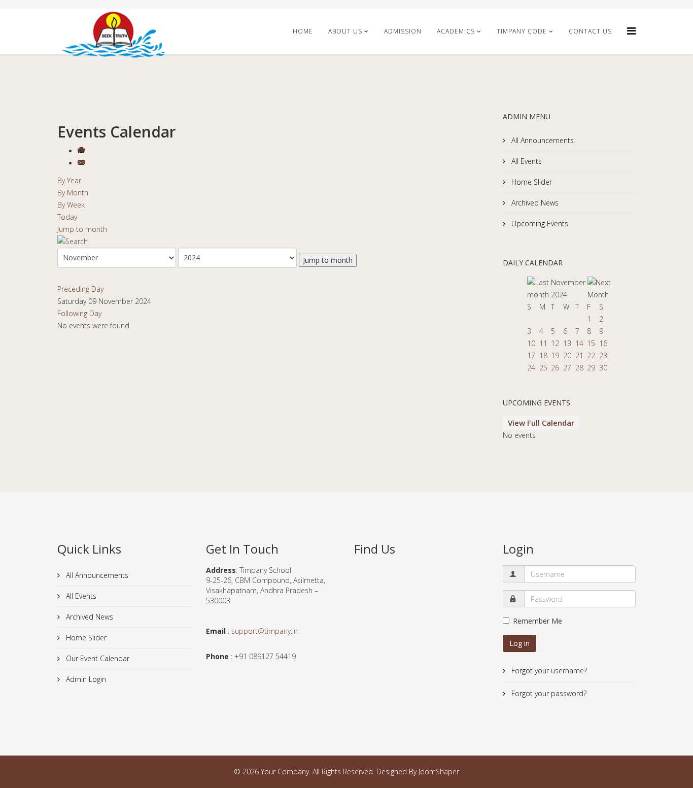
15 (591, 343)
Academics (456, 31)
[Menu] (631, 31)
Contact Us (590, 31)
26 (555, 367)
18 (543, 355)
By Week (71, 205)
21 (579, 355)
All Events (525, 161)
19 (555, 355)
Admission (403, 31)
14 (579, 343)
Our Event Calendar (96, 658)
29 (591, 367)
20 (567, 355)
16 (603, 343)
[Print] (82, 151)
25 (543, 367)
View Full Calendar (541, 423)
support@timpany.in (264, 631)
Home (303, 31)
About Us (345, 31)
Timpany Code (522, 31)
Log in (519, 643)
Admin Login (85, 679)
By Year (69, 180)
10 (531, 343)
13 (567, 343)
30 (603, 367)
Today (67, 217)
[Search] (272, 241)
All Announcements (541, 140)
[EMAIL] (82, 163)
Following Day (79, 313)
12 (555, 343)
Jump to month (82, 229)
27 (567, 367)
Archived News (534, 203)
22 (591, 355)
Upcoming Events (538, 223)
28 (579, 367)
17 (531, 355)
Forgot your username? (548, 670)
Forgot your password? (547, 693)
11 (543, 343)
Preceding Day (80, 289)
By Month (72, 192)
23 (603, 355)
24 (531, 367)
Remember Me (537, 621)
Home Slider (530, 182)
